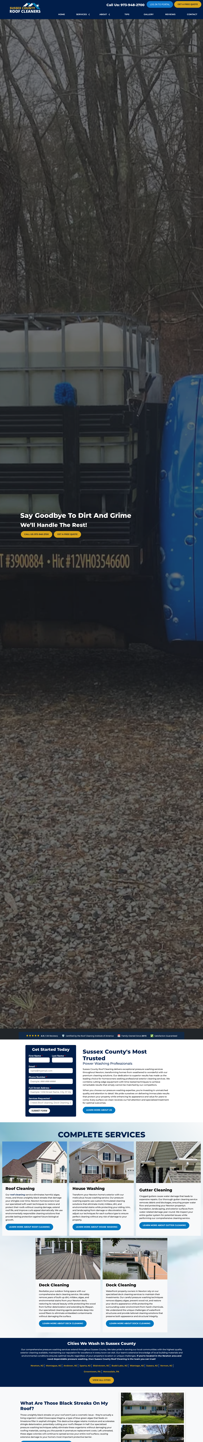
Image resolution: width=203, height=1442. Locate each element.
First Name (36, 1055)
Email (33, 1066)
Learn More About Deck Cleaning (62, 1323)
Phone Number (38, 1077)
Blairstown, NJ (101, 1365)
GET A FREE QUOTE (188, 4)
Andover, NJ (70, 1365)
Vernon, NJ (166, 1365)
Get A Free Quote (67, 534)
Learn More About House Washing (96, 1227)
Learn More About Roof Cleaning (29, 1227)
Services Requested (40, 1098)
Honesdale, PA (111, 1371)
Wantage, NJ (137, 1365)
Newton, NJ (37, 1365)
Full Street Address (40, 1087)
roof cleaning (17, 1194)
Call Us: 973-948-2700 (125, 5)
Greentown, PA (92, 1371)
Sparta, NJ (85, 1365)
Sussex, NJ (152, 1365)
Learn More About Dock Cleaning (129, 1323)
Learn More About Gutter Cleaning (164, 1225)
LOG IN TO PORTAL (160, 4)
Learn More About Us (99, 1110)
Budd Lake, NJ (119, 1365)
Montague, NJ (53, 1365)
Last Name (59, 1055)
